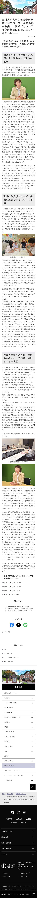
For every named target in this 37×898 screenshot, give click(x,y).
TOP (3, 794)
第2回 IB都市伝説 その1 (12, 590)
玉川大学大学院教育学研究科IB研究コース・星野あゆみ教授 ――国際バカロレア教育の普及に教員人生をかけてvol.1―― (19, 608)
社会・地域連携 (9, 661)
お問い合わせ (23, 876)
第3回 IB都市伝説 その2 (12, 587)
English (31, 3)
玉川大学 (10, 894)
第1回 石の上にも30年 (11, 594)
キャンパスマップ (25, 873)
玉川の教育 (10, 794)
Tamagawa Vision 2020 (11, 657)
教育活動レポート (21, 794)
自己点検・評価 (9, 653)
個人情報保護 (6, 886)
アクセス (5, 873)
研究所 (28, 894)
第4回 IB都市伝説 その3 (12, 583)
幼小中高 (3, 894)
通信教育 (22, 894)
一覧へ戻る (7, 632)
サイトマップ (6, 876)
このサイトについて (29, 886)
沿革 (5, 649)
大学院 (16, 894)
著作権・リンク (16, 886)
